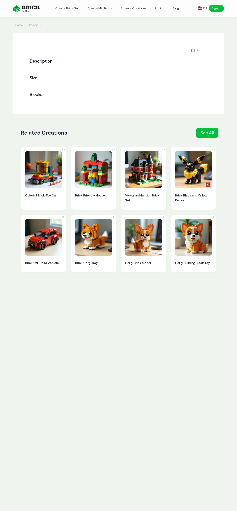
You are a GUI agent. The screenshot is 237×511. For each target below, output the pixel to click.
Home (19, 25)
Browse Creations (133, 8)
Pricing (159, 8)
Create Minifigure (99, 8)
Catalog (33, 25)
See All (207, 132)
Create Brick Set (67, 8)
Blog (176, 8)
